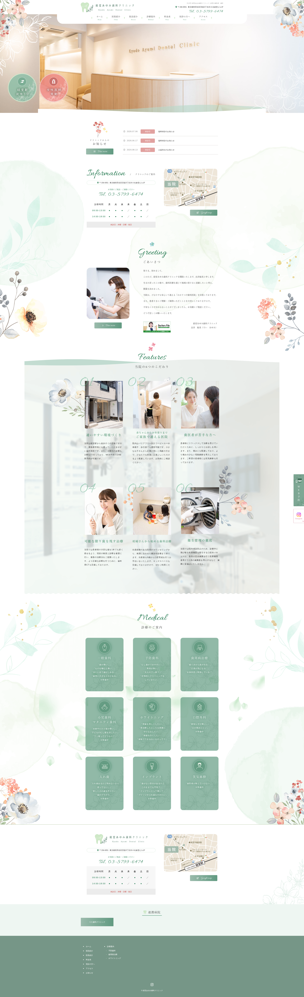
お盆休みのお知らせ (166, 150)
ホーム (100, 18)
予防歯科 (112, 951)
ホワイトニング (114, 958)
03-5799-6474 (121, 194)
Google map (206, 212)
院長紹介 (133, 18)
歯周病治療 (112, 954)
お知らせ (89, 973)
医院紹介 (116, 18)
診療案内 (151, 18)
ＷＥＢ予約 (299, 493)
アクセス (203, 18)
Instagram (298, 518)
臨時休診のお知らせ (166, 131)
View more (102, 151)
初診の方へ (184, 18)
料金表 (167, 18)
